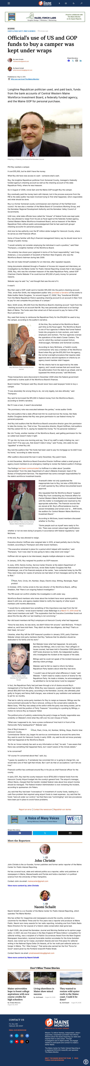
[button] (9, 3)
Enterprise (11, 28)
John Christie (19, 59)
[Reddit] (22, 1041)
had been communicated (28, 468)
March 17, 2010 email (70, 611)
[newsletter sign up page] (66, 3)
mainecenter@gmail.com (21, 61)
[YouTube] (16, 1041)
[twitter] (16, 1035)
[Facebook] (11, 1035)
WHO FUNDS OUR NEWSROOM (61, 1059)
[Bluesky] (27, 1035)
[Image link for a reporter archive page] (10, 60)
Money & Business (29, 31)
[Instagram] (22, 1035)
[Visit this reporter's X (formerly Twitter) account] (44, 857)
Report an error (25, 809)
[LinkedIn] (11, 1041)
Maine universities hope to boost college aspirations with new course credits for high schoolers (18, 994)
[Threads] (27, 1041)
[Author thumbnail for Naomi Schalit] (45, 895)
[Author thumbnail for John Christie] (45, 849)
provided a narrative (60, 292)
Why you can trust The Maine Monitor (25, 79)
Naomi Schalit (19, 68)
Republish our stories (62, 809)
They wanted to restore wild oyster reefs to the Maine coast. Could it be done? (69, 994)
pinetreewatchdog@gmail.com (22, 70)
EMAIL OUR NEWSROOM (17, 1030)
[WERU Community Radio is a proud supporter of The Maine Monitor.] (45, 820)
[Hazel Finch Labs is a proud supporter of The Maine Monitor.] (45, 17)
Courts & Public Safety (15, 31)
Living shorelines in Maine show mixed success (44, 991)
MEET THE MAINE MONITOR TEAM (58, 1058)
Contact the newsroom (42, 809)
